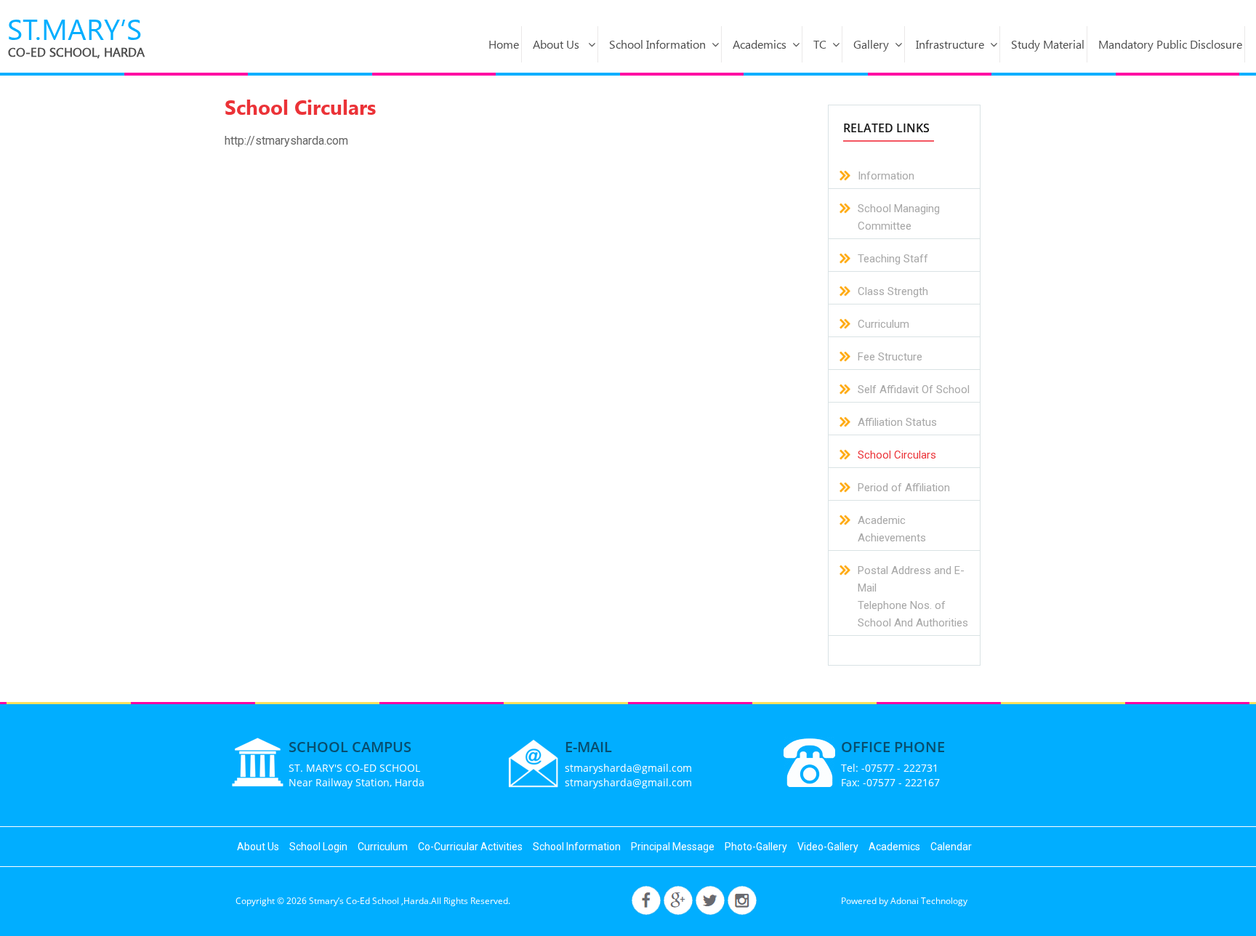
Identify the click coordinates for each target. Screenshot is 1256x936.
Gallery (871, 44)
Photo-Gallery (756, 846)
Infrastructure (950, 44)
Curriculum (383, 846)
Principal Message (672, 846)
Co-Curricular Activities (470, 846)
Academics (759, 44)
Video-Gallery (827, 846)
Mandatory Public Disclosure (1170, 44)
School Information (657, 44)
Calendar (951, 846)
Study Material (1047, 44)
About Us (557, 44)
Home (503, 44)
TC (819, 44)
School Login (318, 846)
